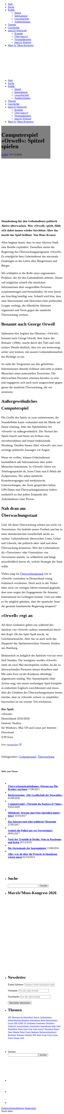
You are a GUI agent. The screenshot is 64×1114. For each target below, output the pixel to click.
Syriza (49, 1035)
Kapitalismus (13, 1029)
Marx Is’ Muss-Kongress (20, 45)
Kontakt (18, 33)
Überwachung (46, 756)
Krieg (25, 1029)
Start (10, 4)
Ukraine (17, 1038)
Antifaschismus (22, 21)
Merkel (56, 1029)
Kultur (4, 154)
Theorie (12, 24)
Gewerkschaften (23, 1026)
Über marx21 (21, 36)
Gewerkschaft (21, 18)
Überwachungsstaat (31, 573)
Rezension (21, 1035)
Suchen (12, 1051)
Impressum (30, 1108)
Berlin (43, 1020)
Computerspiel (27, 756)
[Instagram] (13, 1102)
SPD (34, 1035)
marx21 (41, 1029)
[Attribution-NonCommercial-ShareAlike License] (20, 744)
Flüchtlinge (50, 1023)
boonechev (13, 744)
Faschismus (31, 1023)
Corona (10, 1023)
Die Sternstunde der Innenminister (27, 848)
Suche (11, 7)
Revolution (12, 1035)
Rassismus (35, 1032)
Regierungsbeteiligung (48, 1032)
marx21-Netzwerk (17, 30)
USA (22, 1038)
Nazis (10, 1032)
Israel (58, 1026)
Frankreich (12, 1026)
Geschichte (13, 27)
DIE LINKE (18, 1023)
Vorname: (13, 990)
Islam (54, 1026)
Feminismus (40, 1023)
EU (25, 1023)
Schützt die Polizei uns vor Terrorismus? (30, 830)
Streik (39, 1035)
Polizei (22, 1032)
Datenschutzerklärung (12, 1108)
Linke (35, 1029)
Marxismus (49, 1029)
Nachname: (14, 996)
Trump (55, 1035)
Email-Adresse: (16, 984)
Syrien (44, 1035)
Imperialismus (45, 1026)
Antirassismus (35, 1020)
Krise (30, 1029)
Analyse (36, 1017)
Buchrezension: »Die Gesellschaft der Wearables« (35, 795)
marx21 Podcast (22, 42)
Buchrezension (51, 1020)
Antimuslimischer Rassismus (18, 1020)
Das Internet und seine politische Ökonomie (32, 821)
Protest (28, 1032)
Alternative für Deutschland (22, 1017)
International (20, 15)
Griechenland (35, 1026)
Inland (17, 12)
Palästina (16, 1032)
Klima (20, 1029)
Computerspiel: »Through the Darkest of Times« (35, 804)
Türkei (10, 1038)
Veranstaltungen (22, 39)
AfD (9, 1017)
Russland (28, 1035)
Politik (11, 10)
